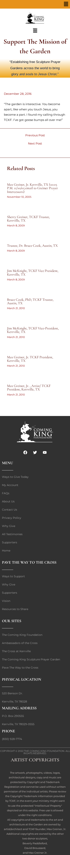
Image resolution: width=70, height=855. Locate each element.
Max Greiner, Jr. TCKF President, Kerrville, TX (30, 359)
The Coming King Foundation (44, 750)
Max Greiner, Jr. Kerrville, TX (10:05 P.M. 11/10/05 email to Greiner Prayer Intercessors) (32, 188)
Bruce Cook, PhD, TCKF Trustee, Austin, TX (30, 301)
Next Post (35, 143)
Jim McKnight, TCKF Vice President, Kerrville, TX (32, 272)
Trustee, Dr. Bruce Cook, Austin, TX (32, 245)
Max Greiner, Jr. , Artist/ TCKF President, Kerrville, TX (29, 387)
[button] (66, 4)
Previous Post (35, 135)
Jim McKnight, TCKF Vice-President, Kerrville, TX (33, 330)
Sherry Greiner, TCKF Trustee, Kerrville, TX (28, 219)
